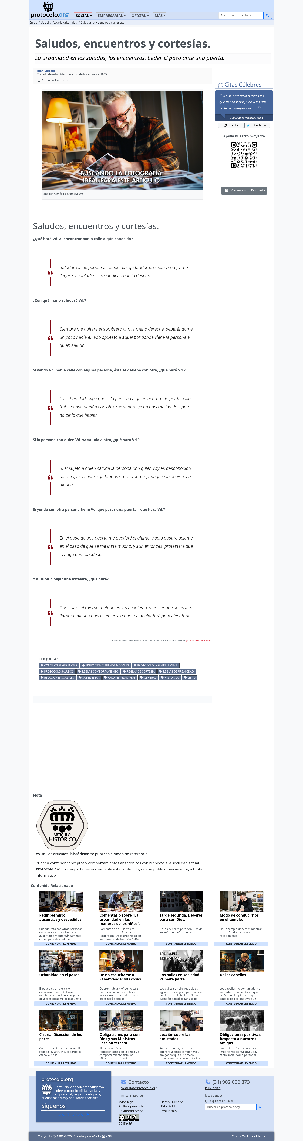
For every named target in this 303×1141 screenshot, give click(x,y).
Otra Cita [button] (233, 125)
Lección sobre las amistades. (175, 1036)
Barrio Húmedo (172, 1102)
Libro (192, 678)
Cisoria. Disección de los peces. (60, 1036)
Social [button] (82, 15)
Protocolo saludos (59, 671)
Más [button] (159, 15)
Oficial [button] (139, 15)
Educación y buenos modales (107, 665)
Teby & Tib (168, 1106)
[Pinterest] (68, 1114)
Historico (171, 678)
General (150, 678)
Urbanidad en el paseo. (60, 974)
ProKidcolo (169, 1111)
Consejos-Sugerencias (60, 665)
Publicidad (212, 1088)
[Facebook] (59, 1114)
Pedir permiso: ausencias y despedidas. (60, 917)
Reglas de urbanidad (178, 671)
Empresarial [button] (110, 15)
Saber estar (91, 678)
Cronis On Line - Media (248, 1136)
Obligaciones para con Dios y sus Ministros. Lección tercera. (119, 1038)
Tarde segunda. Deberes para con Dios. (181, 917)
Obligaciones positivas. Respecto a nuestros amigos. (240, 1038)
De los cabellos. (233, 974)
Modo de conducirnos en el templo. (239, 917)
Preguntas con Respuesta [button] (247, 190)
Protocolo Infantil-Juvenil (157, 665)
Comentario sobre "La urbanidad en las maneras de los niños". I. (119, 921)
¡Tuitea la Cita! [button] (259, 125)
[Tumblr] (73, 1114)
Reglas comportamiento (100, 671)
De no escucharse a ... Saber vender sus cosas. (120, 977)
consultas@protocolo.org (139, 1088)
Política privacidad (132, 1106)
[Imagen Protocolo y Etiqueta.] (122, 141)
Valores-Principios (122, 678)
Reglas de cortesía (141, 671)
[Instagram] (78, 1114)
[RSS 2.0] (87, 1114)
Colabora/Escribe (131, 1111)
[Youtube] (83, 1114)
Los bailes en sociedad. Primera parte (180, 977)
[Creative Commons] (129, 1117)
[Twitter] (64, 1114)
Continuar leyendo (61, 944)
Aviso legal (126, 1102)
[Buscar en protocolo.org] (267, 15)
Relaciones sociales (59, 678)
